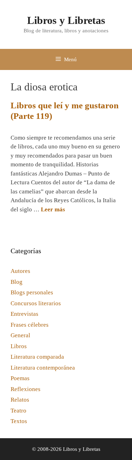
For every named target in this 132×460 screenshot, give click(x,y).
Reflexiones (25, 389)
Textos (19, 421)
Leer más (53, 209)
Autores (20, 271)
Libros (19, 346)
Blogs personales (32, 292)
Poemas (20, 378)
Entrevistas (24, 314)
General (20, 335)
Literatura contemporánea (43, 367)
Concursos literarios (36, 303)
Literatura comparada (37, 356)
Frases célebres (30, 324)
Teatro (18, 410)
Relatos (20, 399)
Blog (17, 282)
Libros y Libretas (66, 20)
